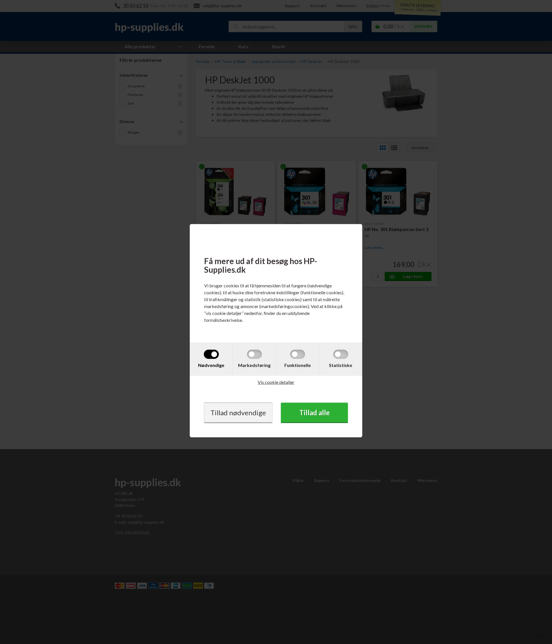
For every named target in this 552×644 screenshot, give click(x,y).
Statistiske (340, 365)
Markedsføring (254, 365)
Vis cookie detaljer (276, 382)
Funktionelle (297, 365)
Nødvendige (211, 365)
